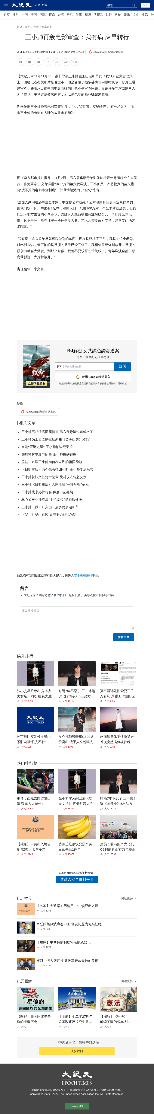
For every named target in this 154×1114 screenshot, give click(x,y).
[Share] (19, 701)
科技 (118, 14)
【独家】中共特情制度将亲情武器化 (63, 942)
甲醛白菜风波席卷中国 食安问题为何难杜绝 (69, 924)
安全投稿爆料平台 (86, 575)
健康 (79, 14)
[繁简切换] (75, 62)
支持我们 (77, 1051)
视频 (88, 14)
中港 (36, 26)
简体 (44, 4)
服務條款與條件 (108, 384)
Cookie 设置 (77, 1106)
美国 (34, 14)
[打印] (56, 62)
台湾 (61, 14)
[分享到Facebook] (20, 62)
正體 (37, 5)
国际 (43, 14)
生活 (145, 14)
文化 (136, 14)
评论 (52, 14)
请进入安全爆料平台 (77, 879)
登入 (145, 5)
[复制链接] (47, 62)
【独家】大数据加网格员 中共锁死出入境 (67, 906)
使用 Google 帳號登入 (96, 377)
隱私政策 (122, 384)
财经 (109, 14)
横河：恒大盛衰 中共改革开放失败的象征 (67, 961)
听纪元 (98, 14)
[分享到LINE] (29, 62)
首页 (7, 14)
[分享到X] (38, 62)
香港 (70, 14)
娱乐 (127, 14)
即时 (16, 14)
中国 (25, 14)
